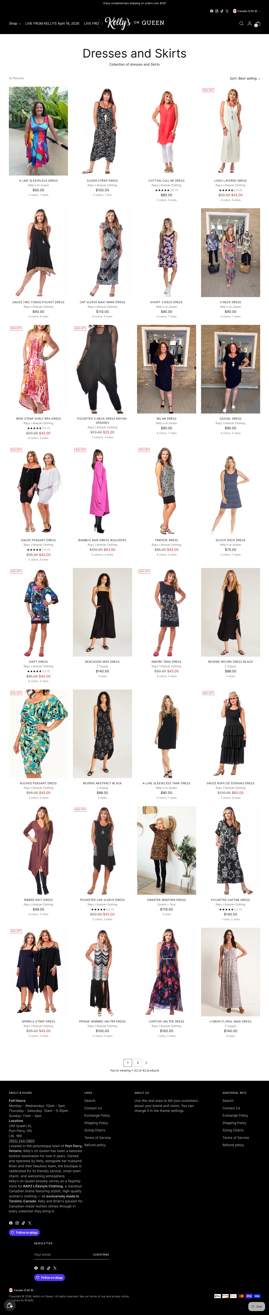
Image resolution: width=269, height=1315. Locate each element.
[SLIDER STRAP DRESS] (102, 131)
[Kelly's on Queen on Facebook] (211, 11)
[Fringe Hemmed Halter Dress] (102, 972)
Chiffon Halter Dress (166, 1021)
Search (89, 1101)
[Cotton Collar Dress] (166, 131)
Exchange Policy (97, 1115)
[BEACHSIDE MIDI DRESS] (102, 612)
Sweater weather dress (166, 899)
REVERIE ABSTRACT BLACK (102, 783)
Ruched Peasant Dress (38, 783)
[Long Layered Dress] (230, 131)
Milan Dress (167, 418)
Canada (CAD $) (247, 11)
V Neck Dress (230, 302)
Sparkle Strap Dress (38, 1021)
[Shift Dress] (38, 612)
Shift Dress (38, 661)
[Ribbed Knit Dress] (38, 850)
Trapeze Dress (166, 540)
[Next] (102, 23)
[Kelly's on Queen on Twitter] (227, 11)
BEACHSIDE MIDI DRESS (102, 661)
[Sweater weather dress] (166, 850)
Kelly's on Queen (43, 1296)
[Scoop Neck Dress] (230, 490)
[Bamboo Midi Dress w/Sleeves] (102, 490)
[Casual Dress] (230, 369)
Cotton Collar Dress (166, 180)
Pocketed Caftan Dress (230, 899)
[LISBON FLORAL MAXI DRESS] (230, 972)
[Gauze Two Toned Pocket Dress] (38, 252)
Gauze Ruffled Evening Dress (231, 783)
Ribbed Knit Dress (38, 899)
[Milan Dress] (166, 369)
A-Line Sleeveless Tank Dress (167, 783)
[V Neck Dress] (230, 252)
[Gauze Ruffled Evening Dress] (230, 734)
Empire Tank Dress (167, 661)
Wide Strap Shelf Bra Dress (38, 418)
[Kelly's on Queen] (134, 23)
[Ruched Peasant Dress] (38, 734)
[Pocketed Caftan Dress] (230, 850)
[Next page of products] (146, 1063)
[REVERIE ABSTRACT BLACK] (102, 734)
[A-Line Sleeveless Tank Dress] (166, 734)
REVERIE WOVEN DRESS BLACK (230, 661)
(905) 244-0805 (22, 1141)
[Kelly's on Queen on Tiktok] (222, 11)
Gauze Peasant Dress (38, 540)
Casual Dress (231, 418)
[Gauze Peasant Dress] (38, 490)
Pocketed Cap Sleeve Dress (102, 899)
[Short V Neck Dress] (166, 252)
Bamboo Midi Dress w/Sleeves (102, 540)
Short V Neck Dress (166, 302)
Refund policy (95, 1145)
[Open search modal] (241, 23)
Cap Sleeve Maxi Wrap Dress (102, 302)
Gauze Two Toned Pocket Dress (38, 302)
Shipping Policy (96, 1123)
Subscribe (101, 1254)
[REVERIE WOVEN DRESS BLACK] (230, 612)
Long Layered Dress (230, 180)
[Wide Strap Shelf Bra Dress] (38, 369)
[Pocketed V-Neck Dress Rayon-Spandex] (102, 369)
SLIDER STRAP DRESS (102, 180)
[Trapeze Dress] (166, 490)
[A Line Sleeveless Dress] (38, 131)
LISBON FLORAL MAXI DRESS (230, 1021)
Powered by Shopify (21, 1300)
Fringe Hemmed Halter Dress (102, 1021)
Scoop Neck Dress (231, 540)
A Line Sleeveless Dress (38, 180)
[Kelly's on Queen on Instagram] (217, 11)
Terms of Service (97, 1138)
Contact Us (93, 1108)
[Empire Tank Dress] (166, 612)
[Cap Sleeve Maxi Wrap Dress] (102, 252)
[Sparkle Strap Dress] (38, 972)
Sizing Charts (94, 1130)
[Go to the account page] (250, 23)
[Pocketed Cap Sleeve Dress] (102, 850)
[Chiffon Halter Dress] (166, 972)
